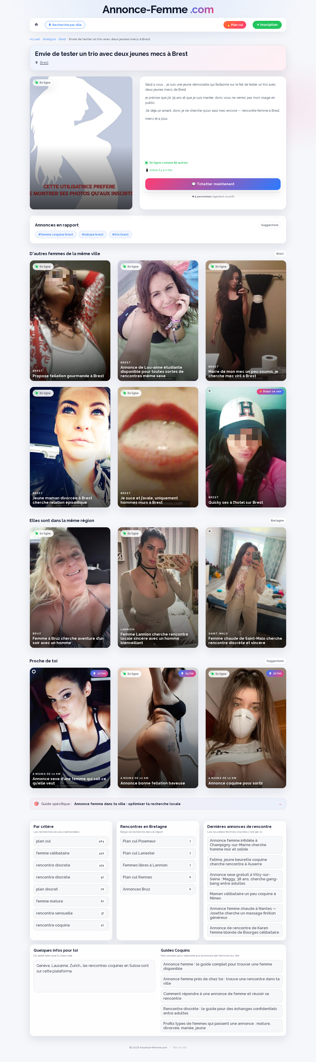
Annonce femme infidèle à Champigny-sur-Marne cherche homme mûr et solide (238, 844)
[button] (81, 142)
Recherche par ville (67, 25)
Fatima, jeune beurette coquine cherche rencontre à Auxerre (238, 861)
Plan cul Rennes (137, 877)
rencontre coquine (53, 925)
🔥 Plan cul (235, 25)
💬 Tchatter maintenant (213, 184)
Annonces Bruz (136, 889)
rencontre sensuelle (54, 913)
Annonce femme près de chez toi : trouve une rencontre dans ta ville (221, 981)
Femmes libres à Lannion (145, 865)
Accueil (35, 39)
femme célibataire (52, 853)
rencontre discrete (53, 865)
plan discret (47, 889)
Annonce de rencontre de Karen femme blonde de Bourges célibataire (244, 930)
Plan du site (179, 1047)
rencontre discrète (53, 877)
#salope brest (92, 234)
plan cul (43, 841)
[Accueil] (36, 25)
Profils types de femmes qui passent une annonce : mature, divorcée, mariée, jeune (217, 1025)
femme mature (49, 901)
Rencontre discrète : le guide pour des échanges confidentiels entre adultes (220, 1011)
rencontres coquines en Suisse (114, 965)
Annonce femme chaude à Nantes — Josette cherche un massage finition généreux (243, 913)
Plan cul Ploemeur (139, 841)
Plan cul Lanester (139, 853)
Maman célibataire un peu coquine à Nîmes (243, 896)
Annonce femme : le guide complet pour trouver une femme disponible (217, 966)
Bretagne (49, 39)
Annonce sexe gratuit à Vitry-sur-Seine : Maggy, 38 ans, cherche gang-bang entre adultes (244, 879)
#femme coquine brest (55, 234)
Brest (62, 39)
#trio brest (120, 234)
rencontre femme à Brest (260, 110)
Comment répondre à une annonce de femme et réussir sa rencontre (216, 996)
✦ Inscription (267, 25)
